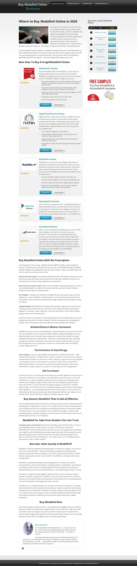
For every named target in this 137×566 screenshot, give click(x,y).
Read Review (59, 105)
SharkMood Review (48, 226)
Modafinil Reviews (73, 3)
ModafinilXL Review (48, 68)
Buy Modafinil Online (58, 3)
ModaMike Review (47, 159)
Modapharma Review (100, 69)
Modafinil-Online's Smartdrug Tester (50, 563)
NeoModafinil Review (49, 201)
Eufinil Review (100, 57)
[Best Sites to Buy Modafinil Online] (33, 11)
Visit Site (46, 105)
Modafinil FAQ (87, 3)
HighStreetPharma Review (51, 113)
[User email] (23, 549)
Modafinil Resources (101, 3)
